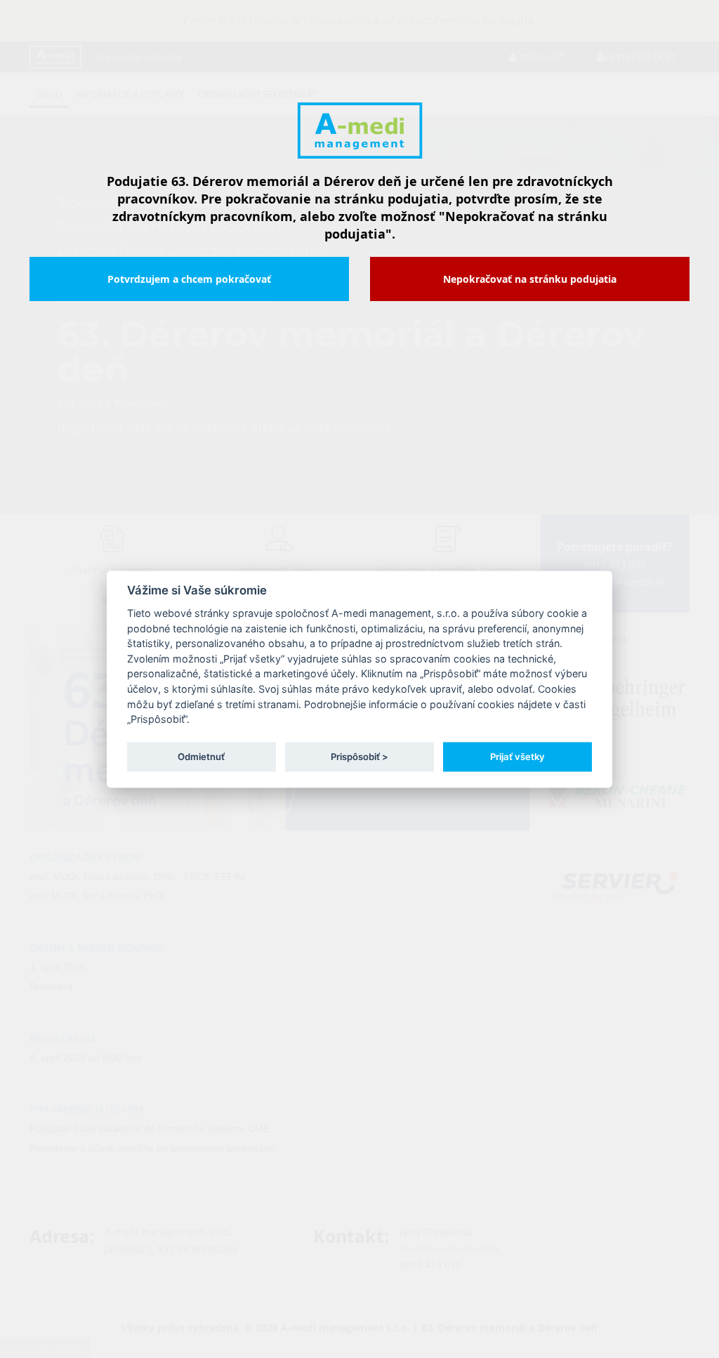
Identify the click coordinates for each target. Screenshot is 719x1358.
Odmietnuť (201, 756)
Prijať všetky (517, 756)
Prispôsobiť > (359, 756)
